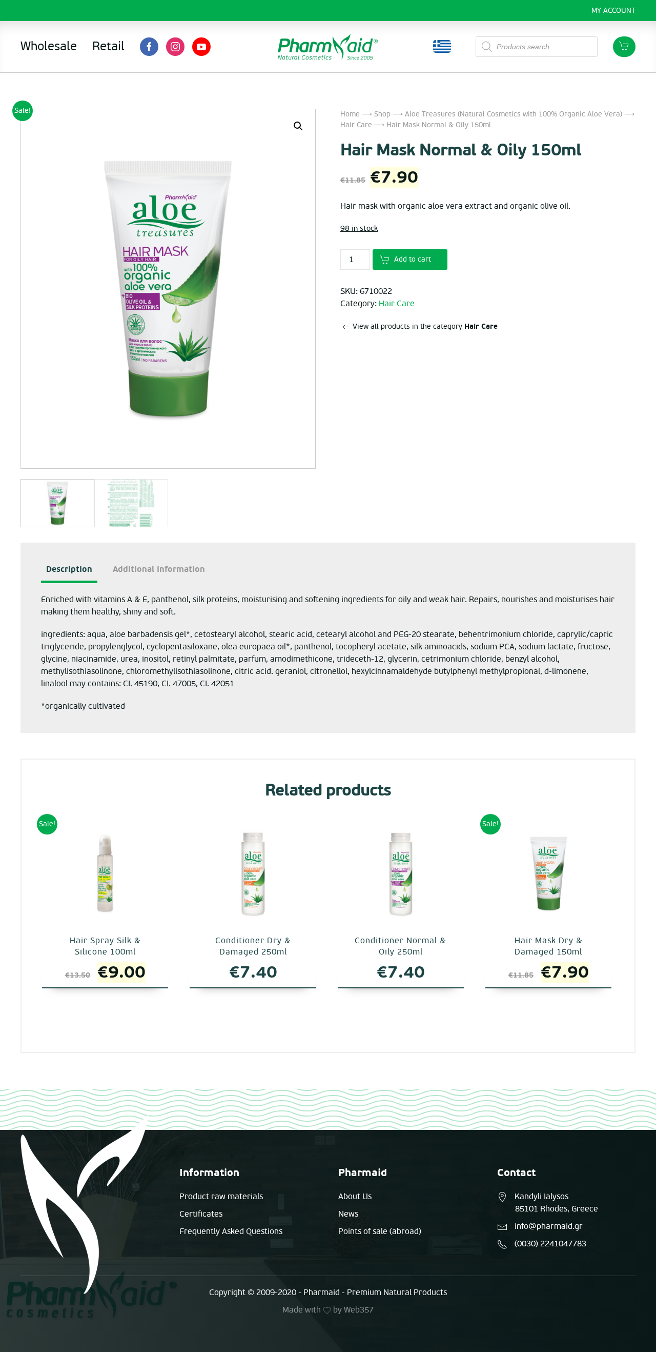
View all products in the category (424, 326)
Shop (382, 114)
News (348, 1214)
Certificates (200, 1214)
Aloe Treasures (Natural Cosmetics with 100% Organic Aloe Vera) (513, 114)
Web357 (359, 1310)
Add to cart (412, 259)
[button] (298, 126)
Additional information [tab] (159, 569)
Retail (108, 46)
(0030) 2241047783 (550, 1244)
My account (613, 10)
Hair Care (356, 125)
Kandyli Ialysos (541, 1196)
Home (350, 114)
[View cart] (624, 46)
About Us (355, 1196)
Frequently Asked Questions (230, 1231)
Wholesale (48, 46)
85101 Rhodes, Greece (556, 1209)
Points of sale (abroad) (379, 1231)
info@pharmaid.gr (549, 1226)
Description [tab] (69, 569)
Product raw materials (221, 1196)
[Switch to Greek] (442, 46)
